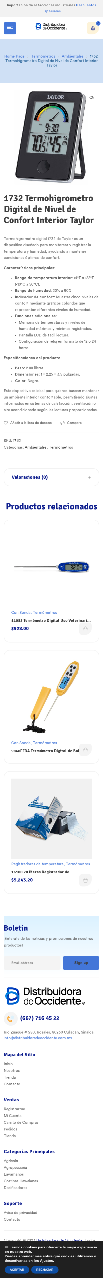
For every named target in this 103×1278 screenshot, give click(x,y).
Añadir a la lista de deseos (31, 423)
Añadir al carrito (85, 629)
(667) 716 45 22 (39, 1018)
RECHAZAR (45, 1270)
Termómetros (43, 56)
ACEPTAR (17, 1270)
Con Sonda (20, 613)
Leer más (85, 750)
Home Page (14, 56)
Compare (74, 423)
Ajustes (46, 1261)
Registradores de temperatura (37, 864)
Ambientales (73, 56)
